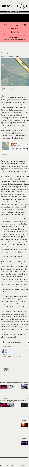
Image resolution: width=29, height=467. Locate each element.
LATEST (2, 376)
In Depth (13, 16)
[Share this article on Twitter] (6, 351)
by (8, 88)
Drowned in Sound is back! (14, 382)
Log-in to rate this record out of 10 (7, 346)
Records (6, 16)
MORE (25, 453)
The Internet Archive (22, 39)
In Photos (19, 16)
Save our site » (14, 11)
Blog (24, 16)
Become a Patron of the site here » (11, 357)
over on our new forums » (17, 36)
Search (26, 19)
